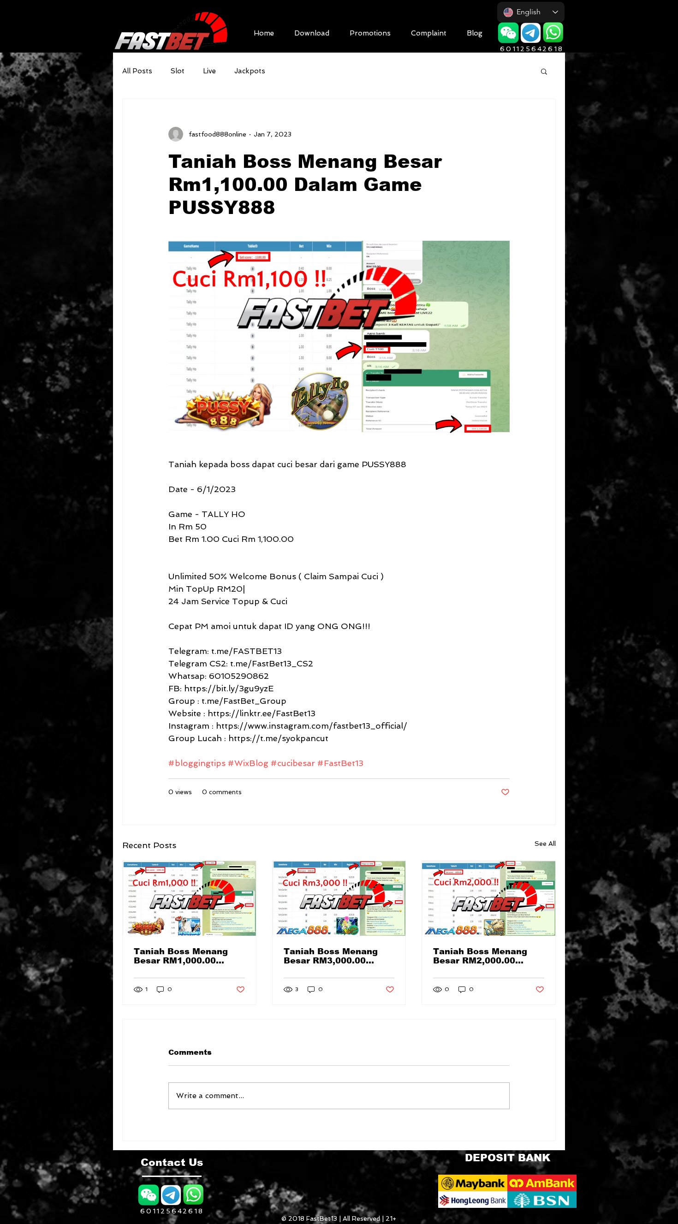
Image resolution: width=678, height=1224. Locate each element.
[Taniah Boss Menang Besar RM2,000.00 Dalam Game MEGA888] (488, 898)
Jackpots (249, 71)
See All (545, 843)
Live (209, 71)
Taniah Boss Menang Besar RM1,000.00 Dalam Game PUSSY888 (188, 956)
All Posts (137, 71)
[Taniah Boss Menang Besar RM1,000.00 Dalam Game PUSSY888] (189, 898)
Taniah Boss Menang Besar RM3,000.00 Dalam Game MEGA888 (336, 956)
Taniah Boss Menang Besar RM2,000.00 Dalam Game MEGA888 (485, 956)
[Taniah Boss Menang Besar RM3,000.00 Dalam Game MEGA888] (339, 898)
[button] (311, 32)
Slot (177, 71)
